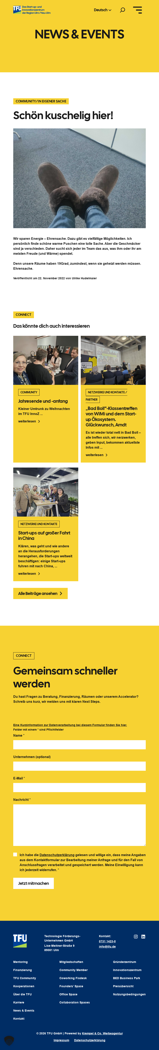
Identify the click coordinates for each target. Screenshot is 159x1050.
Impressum (61, 1040)
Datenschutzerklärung (57, 855)
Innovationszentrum (127, 970)
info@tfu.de (107, 946)
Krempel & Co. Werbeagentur (102, 1033)
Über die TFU (22, 994)
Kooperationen (23, 986)
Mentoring (20, 962)
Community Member (73, 970)
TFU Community (24, 978)
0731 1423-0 (107, 941)
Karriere (18, 1002)
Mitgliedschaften (71, 962)
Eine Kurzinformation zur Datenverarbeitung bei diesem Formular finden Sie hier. (70, 725)
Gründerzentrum (124, 962)
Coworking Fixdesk (73, 978)
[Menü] (137, 10)
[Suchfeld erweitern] (122, 10)
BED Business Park (126, 978)
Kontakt (18, 1018)
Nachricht (22, 799)
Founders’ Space (71, 986)
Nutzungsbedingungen (129, 994)
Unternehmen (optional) (32, 757)
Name (18, 735)
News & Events (23, 1010)
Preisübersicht (123, 986)
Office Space (68, 994)
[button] (9, 1041)
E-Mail (19, 778)
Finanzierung (22, 970)
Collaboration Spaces (74, 1002)
